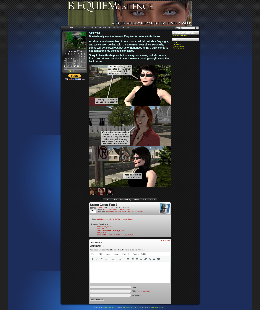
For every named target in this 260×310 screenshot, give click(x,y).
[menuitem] (93, 254)
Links (128, 28)
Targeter (140, 211)
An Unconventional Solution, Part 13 (111, 231)
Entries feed (177, 44)
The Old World (69, 28)
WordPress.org (178, 48)
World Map (118, 28)
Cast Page (84, 28)
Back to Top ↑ (159, 307)
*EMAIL (141, 291)
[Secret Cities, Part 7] (130, 186)
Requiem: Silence (134, 14)
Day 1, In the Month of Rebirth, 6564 (116, 209)
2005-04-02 (101, 229)
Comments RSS (164, 240)
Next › (145, 200)
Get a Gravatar (145, 291)
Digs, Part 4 (101, 233)
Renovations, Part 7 (104, 227)
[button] (93, 259)
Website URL (136, 295)
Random (137, 200)
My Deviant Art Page (180, 36)
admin (101, 208)
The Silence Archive (101, 28)
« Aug (68, 71)
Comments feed (178, 46)
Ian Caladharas (111, 211)
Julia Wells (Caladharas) (127, 211)
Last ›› (152, 200)
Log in (175, 42)
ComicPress (138, 307)
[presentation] (94, 254)
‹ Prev (115, 200)
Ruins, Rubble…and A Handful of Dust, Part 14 (115, 235)
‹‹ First (107, 200)
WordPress (126, 307)
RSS (152, 307)
